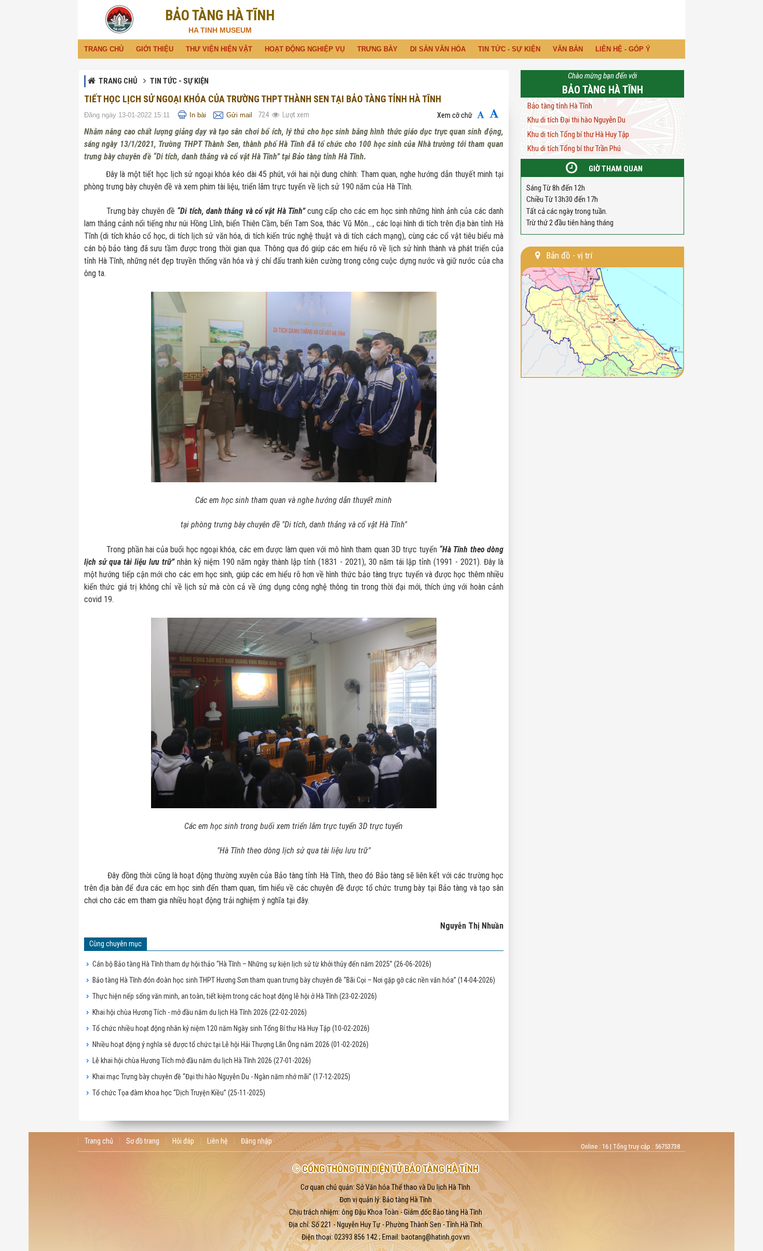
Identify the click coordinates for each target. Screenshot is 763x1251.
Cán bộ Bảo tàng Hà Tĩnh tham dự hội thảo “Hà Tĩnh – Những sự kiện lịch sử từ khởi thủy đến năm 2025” (261, 964)
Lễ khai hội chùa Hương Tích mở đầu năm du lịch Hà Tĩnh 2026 (201, 1060)
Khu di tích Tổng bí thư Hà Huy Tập (578, 134)
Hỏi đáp (183, 1141)
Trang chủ (118, 81)
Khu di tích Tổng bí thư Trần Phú (574, 148)
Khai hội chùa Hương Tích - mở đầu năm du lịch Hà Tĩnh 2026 (199, 1012)
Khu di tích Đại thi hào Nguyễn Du (576, 120)
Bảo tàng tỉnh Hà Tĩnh (559, 106)
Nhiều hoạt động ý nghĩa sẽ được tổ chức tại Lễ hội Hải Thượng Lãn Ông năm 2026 (230, 1044)
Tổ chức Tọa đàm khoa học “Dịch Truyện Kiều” (178, 1093)
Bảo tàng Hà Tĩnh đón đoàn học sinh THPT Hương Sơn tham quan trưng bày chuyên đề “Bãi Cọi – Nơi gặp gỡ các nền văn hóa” (293, 980)
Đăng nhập (256, 1141)
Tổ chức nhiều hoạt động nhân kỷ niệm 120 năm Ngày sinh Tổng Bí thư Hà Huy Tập (231, 1028)
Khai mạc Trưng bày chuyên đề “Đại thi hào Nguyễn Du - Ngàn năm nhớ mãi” (221, 1076)
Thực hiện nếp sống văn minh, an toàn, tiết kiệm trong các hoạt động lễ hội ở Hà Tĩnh (234, 996)
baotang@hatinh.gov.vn (435, 1237)
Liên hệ (217, 1141)
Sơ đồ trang (142, 1141)
